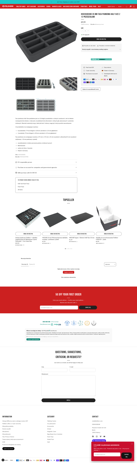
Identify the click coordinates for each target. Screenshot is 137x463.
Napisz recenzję (68, 272)
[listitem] (68, 2)
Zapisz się (126, 456)
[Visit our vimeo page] (100, 436)
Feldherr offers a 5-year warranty (11, 423)
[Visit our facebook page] (93, 436)
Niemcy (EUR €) (111, 6)
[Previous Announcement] (51, 2)
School (48, 6)
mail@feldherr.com (97, 421)
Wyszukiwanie (6, 434)
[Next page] (122, 218)
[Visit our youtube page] (104, 436)
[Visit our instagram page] (97, 436)
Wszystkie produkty (7, 426)
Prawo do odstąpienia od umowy (11, 444)
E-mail (71, 367)
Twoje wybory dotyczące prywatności (12, 439)
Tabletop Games (20, 6)
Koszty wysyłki (6, 429)
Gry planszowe (31, 6)
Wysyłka (92, 24)
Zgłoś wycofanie (8, 448)
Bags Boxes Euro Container (71, 6)
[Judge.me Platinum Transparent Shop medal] (80, 323)
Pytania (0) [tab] (32, 264)
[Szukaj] (126, 6)
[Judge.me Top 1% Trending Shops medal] (87, 323)
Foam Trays (84, 6)
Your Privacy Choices (8, 436)
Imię (43, 367)
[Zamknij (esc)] (132, 444)
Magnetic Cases (56, 6)
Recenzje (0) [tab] (25, 264)
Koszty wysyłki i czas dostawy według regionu (95, 49)
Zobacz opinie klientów (33, 339)
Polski (119, 6)
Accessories (41, 6)
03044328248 (96, 424)
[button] (3, 460)
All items (20, 189)
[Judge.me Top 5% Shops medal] (93, 323)
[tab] (65, 248)
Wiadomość (45, 374)
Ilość (82, 28)
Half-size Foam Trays (23, 183)
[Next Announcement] (86, 2)
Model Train (92, 6)
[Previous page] (15, 218)
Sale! (99, 6)
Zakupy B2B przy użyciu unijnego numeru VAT (15, 421)
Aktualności (5, 431)
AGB (3, 442)
